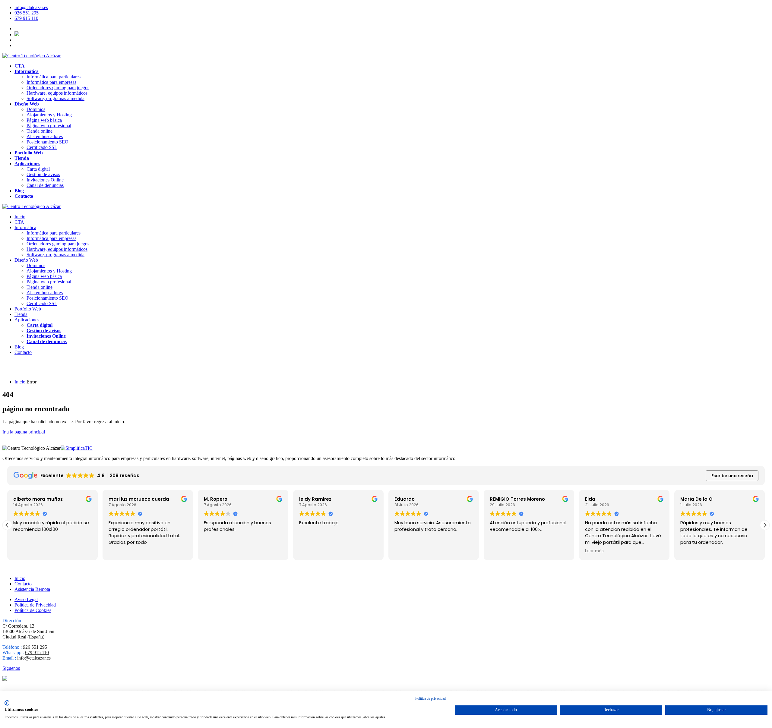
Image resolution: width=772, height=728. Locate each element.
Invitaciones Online (45, 179)
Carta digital (38, 169)
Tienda (21, 158)
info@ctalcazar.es (31, 7)
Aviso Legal (26, 599)
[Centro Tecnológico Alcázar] (31, 55)
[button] (764, 525)
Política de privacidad (430, 698)
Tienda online (39, 131)
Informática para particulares (54, 76)
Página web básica (44, 120)
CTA (19, 65)
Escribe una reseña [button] (732, 476)
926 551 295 (26, 12)
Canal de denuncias (45, 185)
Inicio (19, 216)
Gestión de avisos (43, 174)
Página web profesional (49, 125)
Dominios (36, 109)
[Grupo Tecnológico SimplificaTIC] (77, 448)
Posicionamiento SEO (47, 141)
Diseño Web (26, 103)
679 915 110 (26, 18)
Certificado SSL (42, 147)
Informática (26, 71)
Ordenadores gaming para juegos (58, 87)
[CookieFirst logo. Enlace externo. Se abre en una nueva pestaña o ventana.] (7, 703)
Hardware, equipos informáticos (57, 93)
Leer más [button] (594, 551)
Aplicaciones (27, 163)
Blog (19, 190)
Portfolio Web (28, 152)
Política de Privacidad (35, 604)
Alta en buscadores (45, 136)
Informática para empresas (51, 82)
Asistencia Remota (32, 589)
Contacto (23, 196)
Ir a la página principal (23, 431)
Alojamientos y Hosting (49, 114)
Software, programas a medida (55, 98)
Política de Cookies (32, 610)
